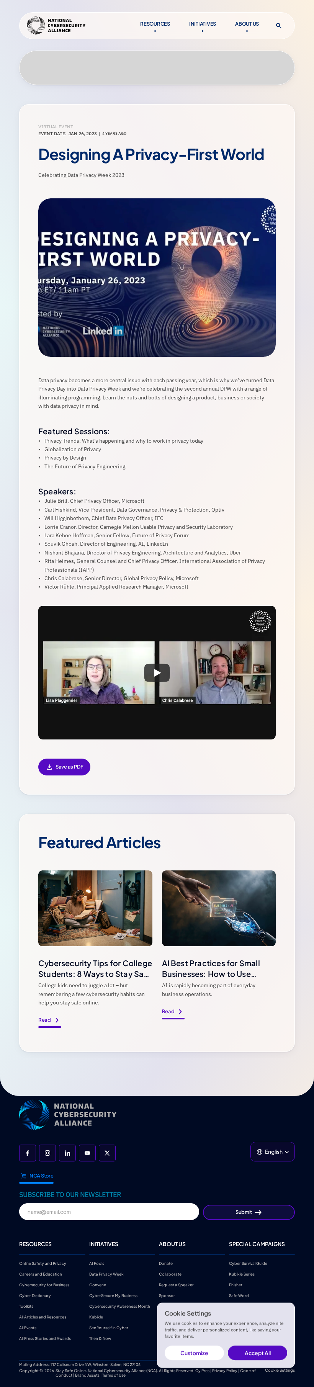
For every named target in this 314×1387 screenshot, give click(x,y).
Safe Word (239, 1295)
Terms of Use (114, 1375)
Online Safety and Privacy (43, 1263)
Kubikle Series (242, 1274)
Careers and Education (41, 1274)
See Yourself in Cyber (108, 1327)
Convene (97, 1284)
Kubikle (96, 1317)
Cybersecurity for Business (44, 1284)
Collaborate (170, 1274)
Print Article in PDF (64, 772)
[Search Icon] (278, 25)
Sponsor (167, 1295)
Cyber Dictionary (35, 1295)
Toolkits (26, 1306)
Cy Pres (202, 1370)
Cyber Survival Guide (248, 1263)
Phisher (235, 1284)
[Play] (157, 673)
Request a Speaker (176, 1284)
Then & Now (100, 1338)
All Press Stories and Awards (45, 1338)
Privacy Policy (224, 1370)
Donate (166, 1263)
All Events (27, 1327)
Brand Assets (87, 1375)
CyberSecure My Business (113, 1295)
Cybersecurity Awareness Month (119, 1306)
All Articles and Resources (42, 1317)
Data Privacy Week (106, 1274)
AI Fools (96, 1263)
